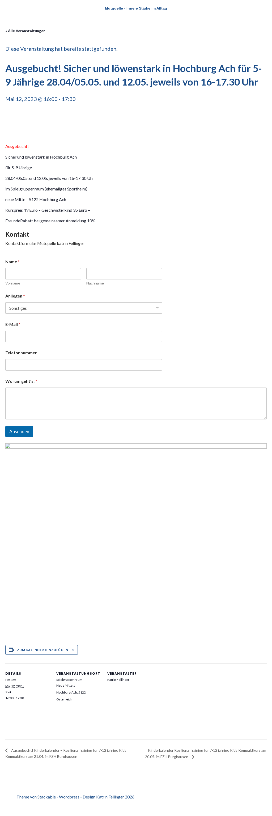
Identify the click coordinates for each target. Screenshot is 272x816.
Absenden (19, 431)
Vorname (12, 283)
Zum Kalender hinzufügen (42, 650)
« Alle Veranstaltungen (25, 30)
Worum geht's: (21, 381)
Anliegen (15, 295)
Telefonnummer (21, 352)
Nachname (95, 283)
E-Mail (12, 324)
